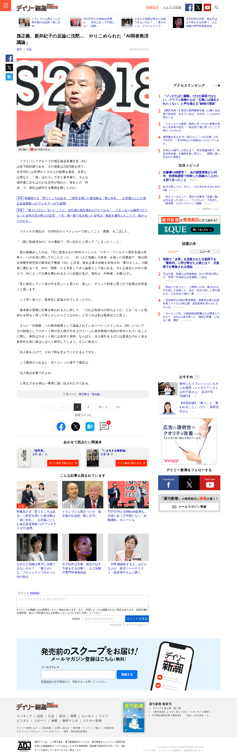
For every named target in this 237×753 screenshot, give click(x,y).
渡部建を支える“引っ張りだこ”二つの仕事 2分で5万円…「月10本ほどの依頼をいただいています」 (191, 140)
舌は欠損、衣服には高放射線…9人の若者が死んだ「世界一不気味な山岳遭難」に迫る (191, 277)
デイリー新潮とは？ (27, 728)
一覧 (218, 85)
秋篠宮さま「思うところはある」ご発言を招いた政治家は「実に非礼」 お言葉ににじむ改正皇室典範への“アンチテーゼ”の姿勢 (81, 201)
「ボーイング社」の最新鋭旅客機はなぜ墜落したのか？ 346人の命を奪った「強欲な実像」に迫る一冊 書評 (191, 317)
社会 (29, 49)
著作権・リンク (81, 728)
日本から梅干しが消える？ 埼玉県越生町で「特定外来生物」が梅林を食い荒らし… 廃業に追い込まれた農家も (191, 153)
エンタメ (87, 716)
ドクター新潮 (92, 720)
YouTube (210, 479)
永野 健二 (38, 454)
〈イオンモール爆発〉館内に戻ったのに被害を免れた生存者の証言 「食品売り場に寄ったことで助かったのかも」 (191, 127)
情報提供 (152, 7)
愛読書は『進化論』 (84, 394)
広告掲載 (46, 728)
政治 (62, 716)
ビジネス (23, 720)
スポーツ (40, 720)
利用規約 (46, 681)
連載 (54, 720)
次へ (101, 406)
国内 (19, 49)
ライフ (103, 716)
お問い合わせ (62, 728)
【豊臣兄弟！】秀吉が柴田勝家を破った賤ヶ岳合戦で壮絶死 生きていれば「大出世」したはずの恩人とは (191, 114)
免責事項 (109, 728)
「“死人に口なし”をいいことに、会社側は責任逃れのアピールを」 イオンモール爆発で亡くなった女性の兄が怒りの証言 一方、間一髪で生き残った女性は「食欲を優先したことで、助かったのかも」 (82, 216)
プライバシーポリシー (28, 731)
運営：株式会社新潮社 (76, 731)
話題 (40, 716)
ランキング (24, 716)
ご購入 (96, 728)
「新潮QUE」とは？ (210, 209)
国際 (73, 716)
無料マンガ (70, 720)
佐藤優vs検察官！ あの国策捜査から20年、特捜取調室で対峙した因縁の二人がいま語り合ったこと (191, 176)
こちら (77, 750)
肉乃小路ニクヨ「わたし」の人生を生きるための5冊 (191, 188)
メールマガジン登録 (192, 506)
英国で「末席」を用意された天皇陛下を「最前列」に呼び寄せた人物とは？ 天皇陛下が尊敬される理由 (191, 263)
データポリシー (52, 731)
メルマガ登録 (172, 7)
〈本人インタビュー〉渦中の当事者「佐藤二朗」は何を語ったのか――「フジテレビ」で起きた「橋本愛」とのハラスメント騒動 (191, 200)
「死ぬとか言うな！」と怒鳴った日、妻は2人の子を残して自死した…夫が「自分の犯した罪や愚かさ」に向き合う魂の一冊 (191, 290)
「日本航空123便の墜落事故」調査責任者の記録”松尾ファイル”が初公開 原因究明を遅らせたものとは (191, 303)
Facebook (168, 479)
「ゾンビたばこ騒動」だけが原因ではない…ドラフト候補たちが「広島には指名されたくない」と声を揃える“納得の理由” (191, 99)
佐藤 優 (105, 454)
